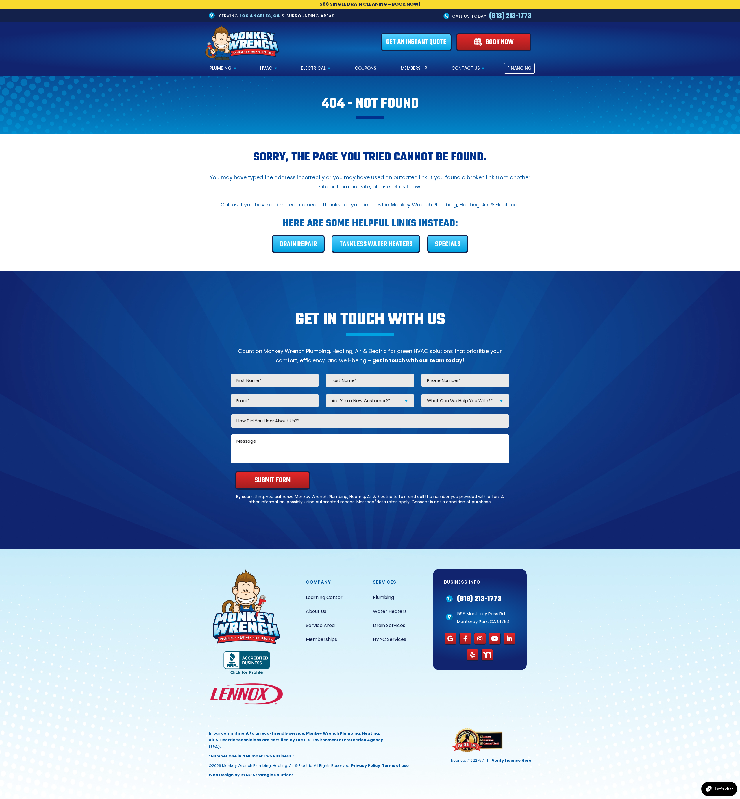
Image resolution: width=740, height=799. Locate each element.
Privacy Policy (365, 765)
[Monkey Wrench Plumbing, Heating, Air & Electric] (242, 42)
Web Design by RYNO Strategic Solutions (251, 775)
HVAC (266, 68)
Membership (414, 68)
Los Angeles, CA (260, 16)
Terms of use (395, 765)
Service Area (320, 625)
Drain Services (389, 625)
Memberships (321, 639)
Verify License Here (511, 760)
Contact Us (466, 68)
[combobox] (370, 400)
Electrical (313, 68)
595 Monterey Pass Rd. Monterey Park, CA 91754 (483, 617)
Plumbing (221, 68)
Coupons (365, 68)
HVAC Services (389, 639)
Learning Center (324, 597)
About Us (316, 611)
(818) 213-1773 (510, 16)
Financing (519, 68)
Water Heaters (390, 611)
